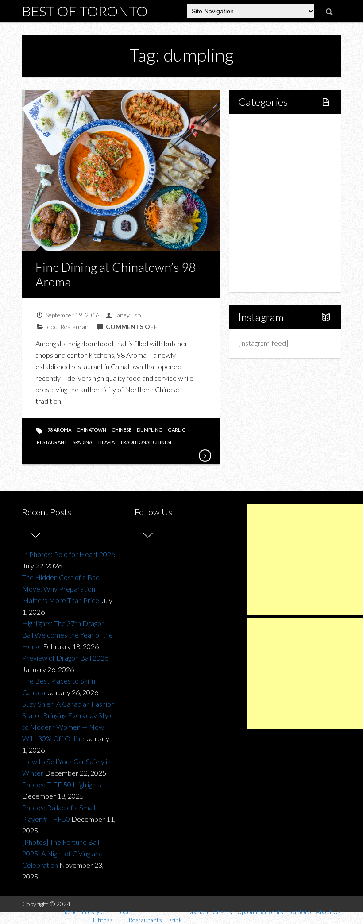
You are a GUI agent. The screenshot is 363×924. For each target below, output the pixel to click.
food (52, 326)
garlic (176, 430)
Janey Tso (127, 315)
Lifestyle (261, 142)
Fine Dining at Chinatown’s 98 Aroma (115, 274)
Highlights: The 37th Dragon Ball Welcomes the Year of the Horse (67, 634)
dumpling (149, 430)
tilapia (106, 442)
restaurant (52, 442)
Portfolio (261, 263)
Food (256, 172)
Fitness (268, 157)
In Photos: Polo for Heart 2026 (68, 554)
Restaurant (75, 326)
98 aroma (59, 430)
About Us (262, 278)
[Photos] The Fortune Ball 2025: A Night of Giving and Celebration (62, 853)
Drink (265, 202)
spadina (82, 442)
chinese (121, 430)
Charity (259, 232)
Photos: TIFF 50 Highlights (61, 784)
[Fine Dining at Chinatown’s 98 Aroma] (204, 455)
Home (257, 127)
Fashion (259, 217)
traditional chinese (146, 442)
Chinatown (91, 430)
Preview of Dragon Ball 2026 (65, 657)
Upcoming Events (274, 248)
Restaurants (275, 187)
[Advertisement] (305, 559)
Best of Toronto (85, 10)
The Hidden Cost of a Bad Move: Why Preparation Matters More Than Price (61, 588)
